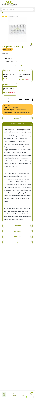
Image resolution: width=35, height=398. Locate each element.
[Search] (31, 9)
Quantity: (5, 100)
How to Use (17, 237)
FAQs (17, 242)
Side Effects (17, 231)
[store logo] (9, 3)
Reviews (17, 118)
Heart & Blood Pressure (11, 13)
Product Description (17, 124)
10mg (6, 65)
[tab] (17, 118)
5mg (20, 65)
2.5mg (14, 65)
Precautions (17, 226)
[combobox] (17, 9)
